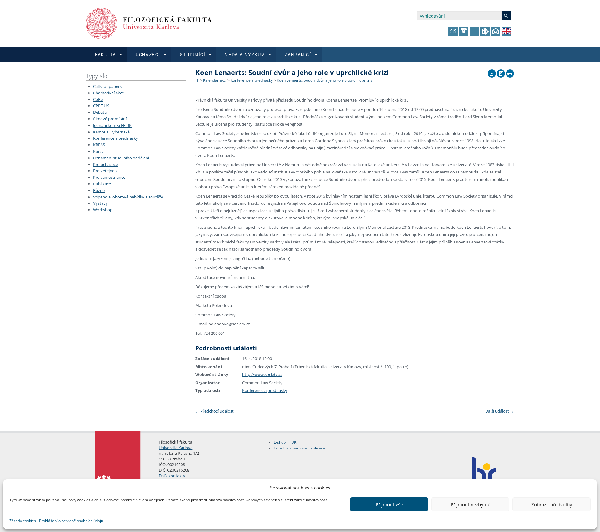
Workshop (102, 210)
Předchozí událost (214, 411)
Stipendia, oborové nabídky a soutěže (128, 197)
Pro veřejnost (105, 170)
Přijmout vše (389, 504)
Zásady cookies (22, 521)
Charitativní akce (108, 93)
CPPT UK (101, 105)
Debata (100, 112)
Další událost (499, 411)
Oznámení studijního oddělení (121, 158)
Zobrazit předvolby (551, 504)
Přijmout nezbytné (470, 504)
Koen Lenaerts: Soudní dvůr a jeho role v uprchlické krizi (325, 80)
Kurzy (98, 151)
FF (197, 80)
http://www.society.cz (262, 374)
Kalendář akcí (215, 80)
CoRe (98, 99)
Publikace (102, 184)
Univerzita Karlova (175, 447)
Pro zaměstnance (109, 177)
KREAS (99, 145)
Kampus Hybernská (111, 132)
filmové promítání (110, 119)
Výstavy (100, 203)
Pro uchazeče (105, 164)
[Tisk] (510, 72)
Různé (99, 190)
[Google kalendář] (501, 72)
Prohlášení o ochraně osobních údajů (71, 521)
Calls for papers (107, 86)
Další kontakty (172, 476)
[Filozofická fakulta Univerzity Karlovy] (149, 23)
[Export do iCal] (492, 72)
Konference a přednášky (115, 138)
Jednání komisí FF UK (112, 125)
